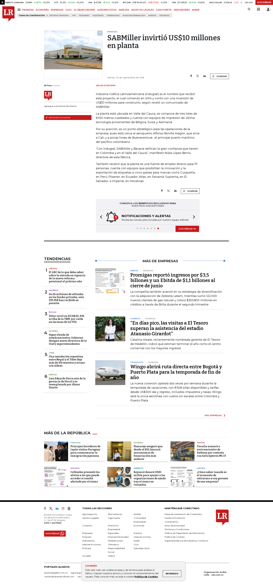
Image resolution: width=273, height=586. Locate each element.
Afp (74, 16)
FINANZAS (28, 9)
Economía (139, 525)
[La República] (8, 14)
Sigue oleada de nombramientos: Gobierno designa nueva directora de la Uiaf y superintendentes (68, 339)
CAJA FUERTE (164, 9)
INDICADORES (182, 9)
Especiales (113, 533)
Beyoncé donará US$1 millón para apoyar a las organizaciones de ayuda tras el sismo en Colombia (150, 478)
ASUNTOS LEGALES (142, 9)
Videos (111, 556)
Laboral (53, 268)
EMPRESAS (57, 9)
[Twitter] (197, 76)
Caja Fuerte (114, 518)
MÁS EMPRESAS (213, 415)
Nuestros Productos (175, 518)
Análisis (137, 514)
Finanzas (86, 537)
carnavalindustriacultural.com (59, 576)
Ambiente (138, 468)
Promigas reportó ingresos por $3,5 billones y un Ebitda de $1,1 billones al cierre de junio (172, 280)
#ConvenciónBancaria (134, 16)
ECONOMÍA (42, 9)
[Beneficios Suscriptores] (258, 9)
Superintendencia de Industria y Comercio (186, 540)
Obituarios (113, 544)
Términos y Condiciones (177, 529)
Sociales (86, 556)
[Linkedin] (204, 76)
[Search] (249, 9)
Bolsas (52, 312)
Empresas (87, 533)
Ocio (136, 544)
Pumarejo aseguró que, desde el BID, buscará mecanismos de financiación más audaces (148, 452)
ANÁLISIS (124, 9)
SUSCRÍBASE (264, 2)
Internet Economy (91, 544)
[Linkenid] (58, 509)
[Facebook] (191, 76)
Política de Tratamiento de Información (185, 533)
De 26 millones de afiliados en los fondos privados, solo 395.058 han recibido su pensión (66, 299)
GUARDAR (221, 76)
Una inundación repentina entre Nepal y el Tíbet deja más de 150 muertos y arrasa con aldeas (67, 361)
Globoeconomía (142, 537)
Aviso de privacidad (175, 525)
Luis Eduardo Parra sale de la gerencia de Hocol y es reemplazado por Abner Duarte (67, 383)
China (51, 353)
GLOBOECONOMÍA (84, 9)
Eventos (138, 533)
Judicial (201, 443)
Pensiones (84, 16)
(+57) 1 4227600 (52, 523)
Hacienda (53, 290)
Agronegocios (89, 514)
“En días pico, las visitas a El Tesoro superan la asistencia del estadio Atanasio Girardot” (169, 328)
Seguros (75, 468)
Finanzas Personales (118, 537)
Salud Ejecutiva (141, 548)
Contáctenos (171, 521)
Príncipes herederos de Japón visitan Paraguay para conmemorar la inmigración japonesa (85, 451)
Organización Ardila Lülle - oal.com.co (215, 573)
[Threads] (70, 509)
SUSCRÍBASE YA (187, 228)
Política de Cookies (146, 576)
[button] (100, 217)
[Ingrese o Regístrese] (268, 9)
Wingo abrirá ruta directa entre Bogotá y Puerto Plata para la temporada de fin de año (176, 372)
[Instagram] (64, 509)
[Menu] (19, 10)
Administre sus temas (59, 117)
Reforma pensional (59, 16)
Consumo (87, 525)
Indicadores (88, 540)
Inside (137, 540)
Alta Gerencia (115, 514)
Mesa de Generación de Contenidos (183, 514)
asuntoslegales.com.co (56, 572)
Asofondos (97, 16)
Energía (152, 16)
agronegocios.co (80, 572)
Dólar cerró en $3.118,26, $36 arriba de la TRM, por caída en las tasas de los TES (66, 318)
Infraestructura (115, 540)
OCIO (69, 9)
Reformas (164, 16)
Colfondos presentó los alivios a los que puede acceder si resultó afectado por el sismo (85, 477)
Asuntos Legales (90, 518)
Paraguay (75, 443)
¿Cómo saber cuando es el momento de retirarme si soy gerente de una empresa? (212, 477)
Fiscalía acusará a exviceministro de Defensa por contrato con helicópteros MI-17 (211, 451)
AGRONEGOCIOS (106, 9)
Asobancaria (113, 16)
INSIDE (196, 9)
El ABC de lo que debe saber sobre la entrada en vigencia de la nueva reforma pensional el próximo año (67, 277)
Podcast (86, 548)
